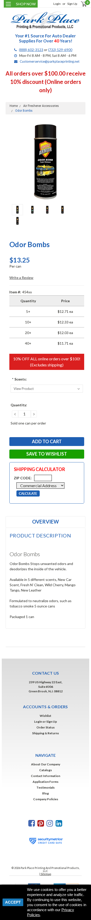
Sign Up (72, 4)
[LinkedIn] (59, 823)
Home (14, 106)
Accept (13, 902)
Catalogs (45, 770)
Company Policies (45, 799)
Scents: (19, 379)
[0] (80, 4)
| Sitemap (45, 874)
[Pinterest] (40, 823)
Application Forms (45, 782)
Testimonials (45, 787)
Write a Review (21, 277)
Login (57, 4)
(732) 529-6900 (60, 50)
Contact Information (45, 776)
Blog (45, 793)
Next (80, 162)
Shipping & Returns (45, 733)
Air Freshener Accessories (41, 106)
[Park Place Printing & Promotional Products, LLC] (45, 20)
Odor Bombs (24, 110)
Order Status (45, 727)
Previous (10, 162)
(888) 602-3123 (31, 50)
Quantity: (19, 405)
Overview (45, 521)
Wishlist (45, 716)
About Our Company (45, 764)
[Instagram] (50, 823)
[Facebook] (31, 823)
